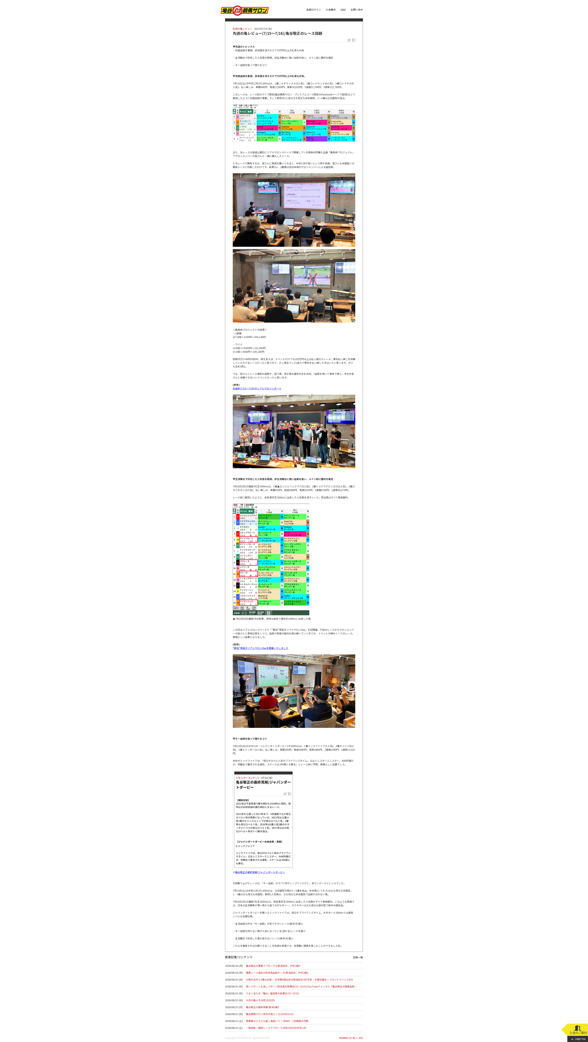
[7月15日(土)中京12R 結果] (294, 123)
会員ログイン (313, 9)
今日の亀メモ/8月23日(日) (260, 1000)
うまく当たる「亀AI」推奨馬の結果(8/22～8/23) (272, 993)
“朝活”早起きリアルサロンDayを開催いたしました (260, 648)
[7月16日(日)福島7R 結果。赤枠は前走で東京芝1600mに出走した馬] (271, 559)
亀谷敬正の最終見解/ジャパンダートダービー (260, 872)
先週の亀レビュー (242, 28)
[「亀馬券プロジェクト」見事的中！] (294, 286)
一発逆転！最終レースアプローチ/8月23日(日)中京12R (276, 1028)
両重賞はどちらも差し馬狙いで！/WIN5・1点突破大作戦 (277, 1021)
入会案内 (331, 9)
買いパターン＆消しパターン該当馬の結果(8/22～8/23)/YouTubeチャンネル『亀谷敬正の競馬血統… (301, 986)
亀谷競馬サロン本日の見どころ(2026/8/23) (270, 1014)
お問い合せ (357, 9)
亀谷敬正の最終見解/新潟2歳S (262, 1007)
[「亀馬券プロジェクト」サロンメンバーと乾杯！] (294, 431)
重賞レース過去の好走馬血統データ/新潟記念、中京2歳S (277, 972)
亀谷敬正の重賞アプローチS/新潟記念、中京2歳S (273, 966)
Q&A (343, 9)
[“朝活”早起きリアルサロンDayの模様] (294, 691)
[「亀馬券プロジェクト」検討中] (294, 210)
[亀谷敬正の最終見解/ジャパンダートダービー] (263, 820)
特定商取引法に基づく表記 (351, 1037)
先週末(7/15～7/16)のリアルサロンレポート (257, 388)
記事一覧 (358, 957)
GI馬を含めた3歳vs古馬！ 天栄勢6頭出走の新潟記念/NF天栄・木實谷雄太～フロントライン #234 (299, 979)
